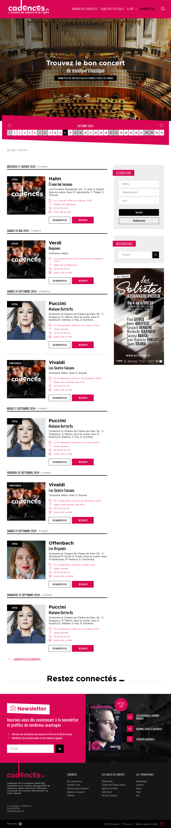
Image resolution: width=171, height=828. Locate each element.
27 (141, 132)
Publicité (70, 795)
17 (91, 132)
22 (116, 132)
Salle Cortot (107, 792)
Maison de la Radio (109, 788)
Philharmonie (107, 781)
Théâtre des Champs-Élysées (114, 784)
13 (70, 132)
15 (80, 132)
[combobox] (139, 184)
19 (101, 132)
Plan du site (127, 824)
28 (146, 132)
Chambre (140, 784)
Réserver (82, 220)
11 (60, 132)
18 (96, 132)
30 (156, 132)
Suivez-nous (12, 823)
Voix (137, 795)
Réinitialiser (139, 220)
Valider (139, 212)
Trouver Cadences (145, 739)
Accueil (11, 150)
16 (85, 132)
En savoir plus (60, 220)
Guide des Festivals (112, 9)
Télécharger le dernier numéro (147, 717)
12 (65, 132)
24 (126, 132)
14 (75, 132)
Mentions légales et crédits (146, 824)
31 (162, 132)
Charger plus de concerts (27, 659)
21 (111, 132)
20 (106, 132)
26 (136, 132)
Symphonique (141, 781)
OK (59, 748)
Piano (138, 792)
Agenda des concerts (84, 9)
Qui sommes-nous (74, 781)
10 (55, 132)
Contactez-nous (73, 784)
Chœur (139, 788)
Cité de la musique (109, 795)
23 (121, 132)
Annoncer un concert (75, 792)
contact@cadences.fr (16, 811)
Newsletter (147, 9)
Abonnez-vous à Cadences (149, 728)
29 (151, 132)
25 (131, 132)
